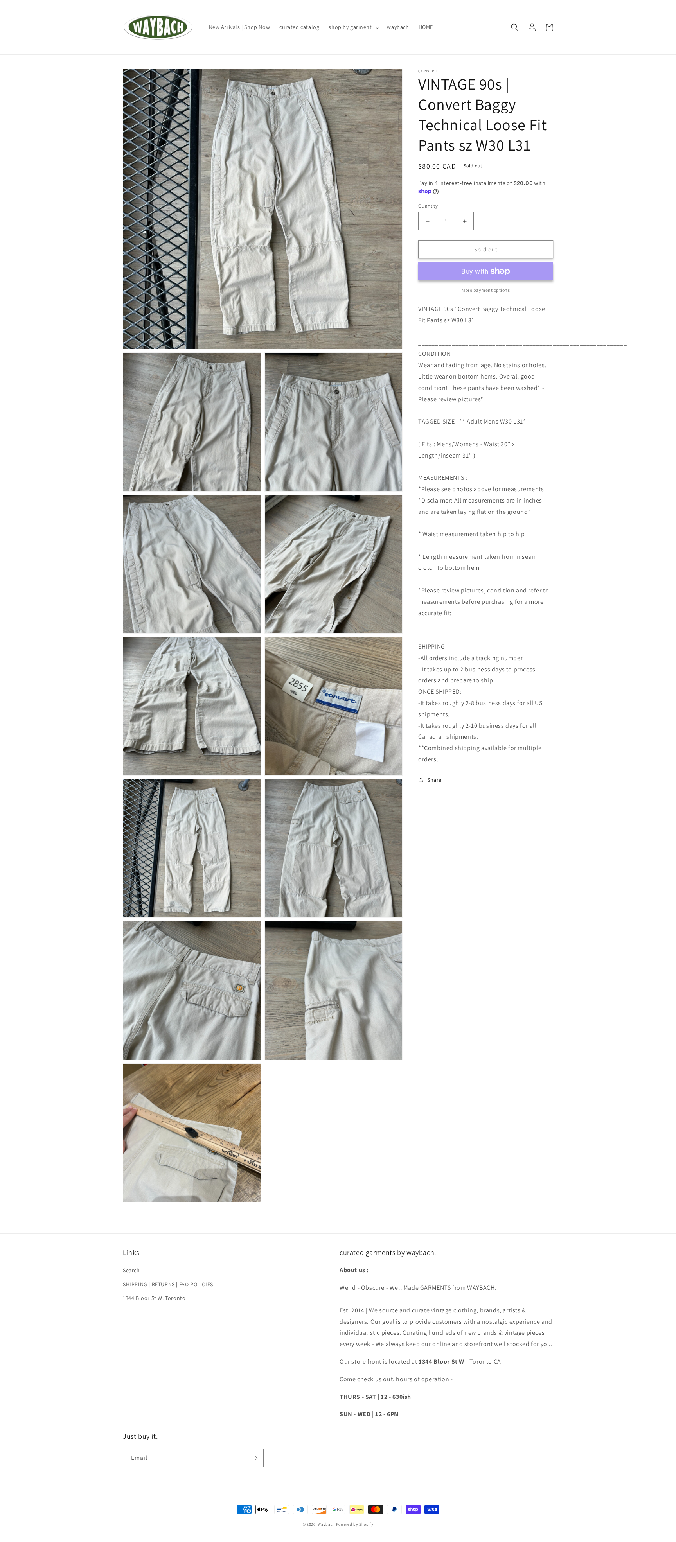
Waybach (326, 1524)
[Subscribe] (254, 1458)
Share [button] (434, 779)
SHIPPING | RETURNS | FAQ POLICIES (168, 1284)
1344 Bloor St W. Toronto (154, 1297)
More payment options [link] (486, 290)
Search (131, 1270)
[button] (353, 27)
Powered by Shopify (355, 1524)
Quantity (428, 206)
